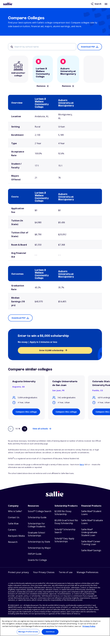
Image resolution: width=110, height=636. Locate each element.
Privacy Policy (88, 626)
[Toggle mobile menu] (106, 4)
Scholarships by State (39, 541)
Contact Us (13, 517)
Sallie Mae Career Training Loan (90, 543)
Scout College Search (39, 511)
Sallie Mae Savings (91, 550)
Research (13, 542)
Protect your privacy (18, 572)
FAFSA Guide (34, 554)
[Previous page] (10, 428)
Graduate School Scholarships (36, 534)
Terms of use (65, 572)
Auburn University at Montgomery (66, 103)
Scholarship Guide (37, 517)
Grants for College (37, 560)
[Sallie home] (8, 4)
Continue (50, 632)
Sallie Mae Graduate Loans (92, 522)
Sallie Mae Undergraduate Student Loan (89, 532)
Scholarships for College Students (36, 525)
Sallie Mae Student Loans (91, 513)
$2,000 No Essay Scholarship (63, 513)
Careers (12, 529)
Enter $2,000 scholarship (51, 350)
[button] (87, 573)
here (82, 464)
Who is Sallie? (15, 511)
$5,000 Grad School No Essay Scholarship (66, 522)
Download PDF (88, 46)
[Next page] (24, 428)
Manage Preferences (28, 632)
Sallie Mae (13, 523)
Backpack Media (16, 535)
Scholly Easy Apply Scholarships (64, 540)
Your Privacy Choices (43, 572)
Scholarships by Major (39, 547)
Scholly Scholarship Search (65, 531)
